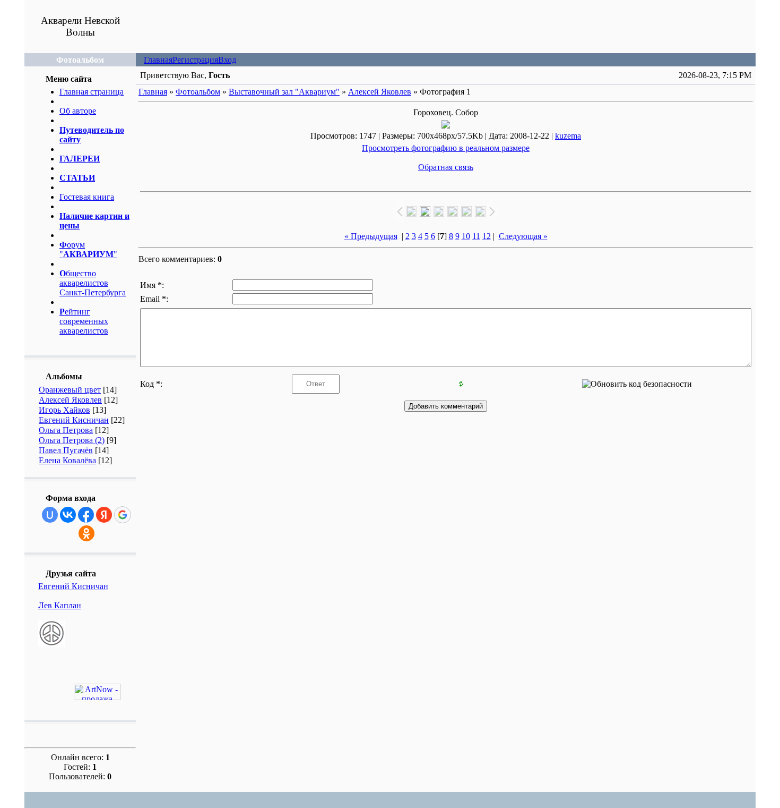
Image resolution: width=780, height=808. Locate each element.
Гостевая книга (86, 196)
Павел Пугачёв (66, 450)
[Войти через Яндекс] (104, 515)
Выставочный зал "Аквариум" (284, 91)
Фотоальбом (198, 91)
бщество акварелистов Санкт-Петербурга (92, 283)
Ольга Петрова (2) (72, 440)
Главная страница (91, 91)
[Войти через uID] (50, 515)
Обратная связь (445, 167)
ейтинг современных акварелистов (83, 321)
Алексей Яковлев (70, 399)
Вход (227, 59)
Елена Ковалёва (67, 460)
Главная (158, 59)
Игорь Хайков (64, 409)
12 (486, 236)
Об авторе (77, 110)
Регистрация (195, 59)
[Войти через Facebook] (86, 515)
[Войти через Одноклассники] (86, 533)
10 (466, 236)
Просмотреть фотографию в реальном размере (446, 147)
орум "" (88, 249)
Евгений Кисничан (74, 419)
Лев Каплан (59, 605)
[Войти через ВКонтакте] (68, 515)
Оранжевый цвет (70, 389)
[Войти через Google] (122, 514)
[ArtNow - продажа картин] (97, 697)
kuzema (568, 135)
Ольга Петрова (66, 430)
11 (476, 236)
